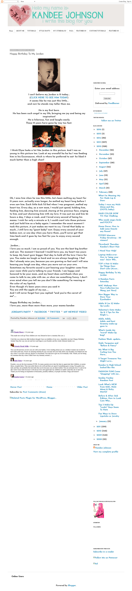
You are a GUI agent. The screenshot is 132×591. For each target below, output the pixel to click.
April (101, 184)
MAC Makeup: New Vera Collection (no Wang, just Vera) (108, 288)
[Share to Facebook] (74, 318)
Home (11, 31)
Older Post (82, 387)
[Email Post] (63, 318)
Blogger (72, 586)
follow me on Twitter (111, 121)
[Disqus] (49, 354)
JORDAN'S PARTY (21, 312)
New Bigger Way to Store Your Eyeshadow (108, 297)
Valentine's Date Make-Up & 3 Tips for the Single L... (109, 312)
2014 (99, 138)
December (104, 150)
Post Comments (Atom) (34, 392)
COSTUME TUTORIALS (97, 31)
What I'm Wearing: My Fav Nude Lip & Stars (109, 198)
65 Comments (53, 318)
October (103, 159)
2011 (99, 427)
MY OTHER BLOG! (59, 31)
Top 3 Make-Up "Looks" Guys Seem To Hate (108, 407)
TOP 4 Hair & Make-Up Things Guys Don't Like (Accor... (108, 266)
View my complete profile (105, 452)
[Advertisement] (48, 40)
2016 (99, 130)
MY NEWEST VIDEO (75, 312)
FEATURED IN (81, 31)
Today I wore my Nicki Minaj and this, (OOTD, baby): (109, 207)
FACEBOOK (40, 312)
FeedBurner (113, 103)
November (104, 154)
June (101, 175)
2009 (99, 435)
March (102, 188)
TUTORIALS (31, 31)
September (104, 163)
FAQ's (71, 31)
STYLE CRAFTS (44, 31)
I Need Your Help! (107, 251)
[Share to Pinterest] (76, 318)
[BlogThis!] (70, 318)
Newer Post (16, 387)
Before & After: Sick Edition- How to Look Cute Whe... (109, 398)
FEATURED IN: (114, 31)
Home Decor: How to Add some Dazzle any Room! (108, 228)
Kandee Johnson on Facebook (100, 113)
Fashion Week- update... (109, 339)
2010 (99, 431)
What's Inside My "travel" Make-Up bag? (107, 332)
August (103, 167)
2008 (100, 439)
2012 (99, 146)
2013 (99, 142)
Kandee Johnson (103, 448)
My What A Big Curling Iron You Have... (107, 352)
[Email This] (68, 318)
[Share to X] (72, 318)
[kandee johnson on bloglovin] (98, 517)
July (101, 171)
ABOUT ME (20, 31)
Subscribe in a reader (103, 552)
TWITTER (55, 312)
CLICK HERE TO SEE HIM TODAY (49, 98)
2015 (99, 134)
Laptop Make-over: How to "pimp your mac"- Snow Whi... (108, 257)
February (103, 192)
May (101, 180)
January (103, 421)
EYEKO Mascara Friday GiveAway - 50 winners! (109, 237)
